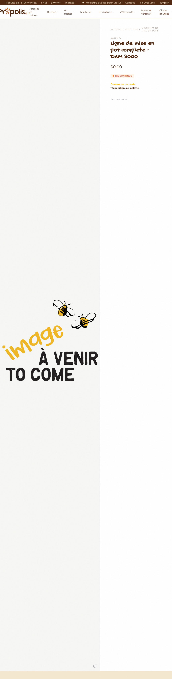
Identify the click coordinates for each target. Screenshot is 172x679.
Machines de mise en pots (150, 29)
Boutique (131, 29)
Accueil (116, 29)
